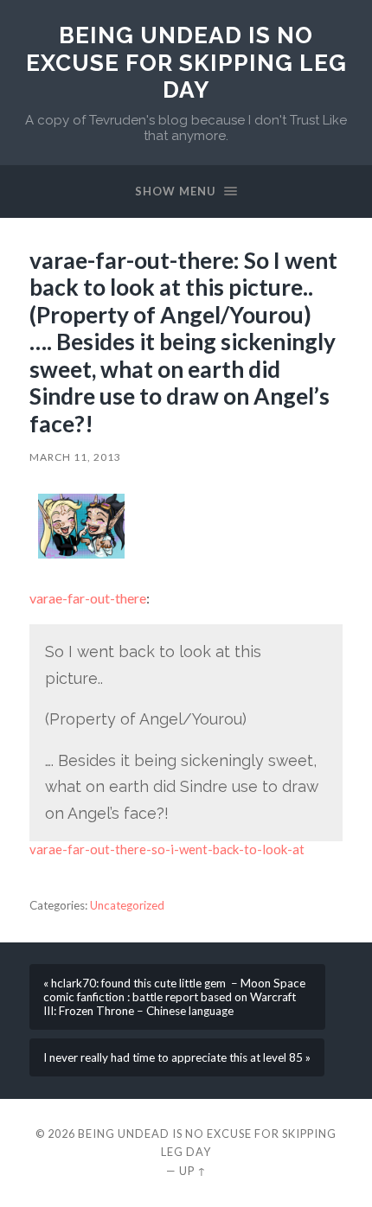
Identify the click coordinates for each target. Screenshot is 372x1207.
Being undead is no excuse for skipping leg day (186, 62)
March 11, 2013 (75, 456)
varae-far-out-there (87, 598)
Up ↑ (193, 1171)
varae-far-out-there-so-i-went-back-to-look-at (167, 849)
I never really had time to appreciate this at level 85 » (177, 1057)
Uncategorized (127, 905)
